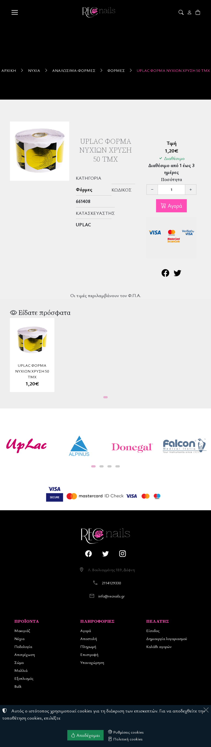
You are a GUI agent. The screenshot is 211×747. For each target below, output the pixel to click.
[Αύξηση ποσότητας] (190, 189)
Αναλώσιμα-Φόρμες (73, 70)
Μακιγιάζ (22, 630)
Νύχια (34, 70)
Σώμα (19, 662)
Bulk (17, 686)
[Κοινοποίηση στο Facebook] (165, 274)
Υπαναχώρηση (92, 662)
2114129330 (111, 582)
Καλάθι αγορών (159, 646)
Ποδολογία (23, 646)
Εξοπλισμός (23, 678)
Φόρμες (116, 70)
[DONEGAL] (132, 446)
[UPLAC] (26, 446)
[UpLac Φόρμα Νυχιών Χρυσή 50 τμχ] (39, 151)
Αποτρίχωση (24, 654)
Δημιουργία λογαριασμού (166, 638)
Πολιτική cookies (127, 739)
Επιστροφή (89, 654)
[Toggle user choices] (190, 12)
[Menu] (14, 12)
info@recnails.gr (111, 596)
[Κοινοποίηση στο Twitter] (177, 274)
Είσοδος (152, 630)
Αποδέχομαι (87, 735)
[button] (181, 12)
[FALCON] (185, 446)
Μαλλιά (20, 670)
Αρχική (8, 70)
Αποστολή (88, 638)
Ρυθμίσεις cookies (128, 732)
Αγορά (174, 205)
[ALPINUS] (79, 446)
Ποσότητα (171, 179)
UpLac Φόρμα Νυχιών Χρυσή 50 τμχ (173, 70)
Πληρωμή (88, 646)
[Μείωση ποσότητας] (152, 189)
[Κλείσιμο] (206, 710)
